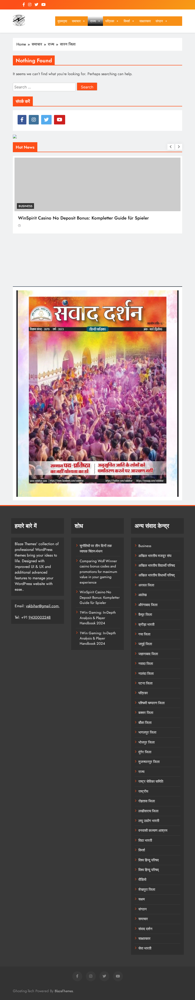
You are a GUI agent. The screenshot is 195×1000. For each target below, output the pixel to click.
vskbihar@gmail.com (42, 606)
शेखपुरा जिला (146, 889)
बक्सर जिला (145, 712)
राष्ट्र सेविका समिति (150, 781)
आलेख (142, 595)
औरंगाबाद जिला (147, 604)
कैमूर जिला (145, 614)
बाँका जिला (144, 722)
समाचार (76, 21)
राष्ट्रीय (143, 791)
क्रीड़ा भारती (146, 624)
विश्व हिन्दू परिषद (148, 860)
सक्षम (141, 899)
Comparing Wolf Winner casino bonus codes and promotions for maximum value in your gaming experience (98, 571)
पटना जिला (145, 683)
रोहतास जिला (146, 801)
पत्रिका (109, 21)
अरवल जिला (146, 585)
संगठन (159, 21)
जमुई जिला (145, 644)
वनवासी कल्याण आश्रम (152, 830)
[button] (83, 21)
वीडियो (142, 879)
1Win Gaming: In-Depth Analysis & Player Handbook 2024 (98, 618)
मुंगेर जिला (144, 752)
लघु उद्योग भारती (148, 820)
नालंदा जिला (146, 673)
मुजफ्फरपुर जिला (149, 761)
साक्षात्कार (145, 21)
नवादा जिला (145, 663)
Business (25, 206)
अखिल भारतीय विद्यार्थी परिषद (156, 565)
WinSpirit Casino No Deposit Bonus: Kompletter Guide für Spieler (83, 218)
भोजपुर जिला (146, 742)
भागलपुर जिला (147, 732)
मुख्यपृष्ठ (62, 21)
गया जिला (144, 634)
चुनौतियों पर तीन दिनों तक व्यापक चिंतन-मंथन (96, 548)
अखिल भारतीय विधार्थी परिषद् (156, 575)
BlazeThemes (64, 991)
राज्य (93, 21)
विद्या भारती (145, 840)
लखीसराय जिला (148, 811)
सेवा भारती (144, 948)
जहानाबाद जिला (148, 654)
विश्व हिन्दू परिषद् (148, 869)
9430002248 (40, 617)
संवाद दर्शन (145, 929)
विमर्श (127, 21)
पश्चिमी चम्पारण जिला (151, 703)
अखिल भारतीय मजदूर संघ (154, 555)
